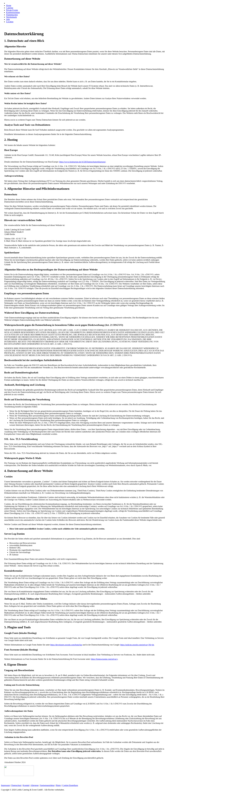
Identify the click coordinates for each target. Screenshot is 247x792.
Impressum (5, 785)
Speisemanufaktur (47, 785)
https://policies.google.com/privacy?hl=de (137, 645)
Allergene (35, 785)
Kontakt (26, 785)
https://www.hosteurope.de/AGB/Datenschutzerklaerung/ (82, 162)
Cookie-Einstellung (70, 785)
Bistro (58, 785)
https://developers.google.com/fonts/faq (66, 645)
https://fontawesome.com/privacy (104, 659)
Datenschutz (16, 785)
